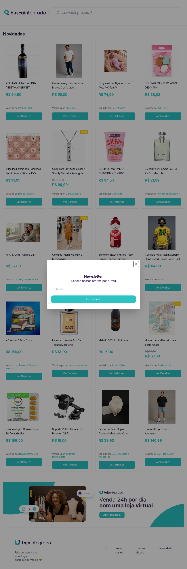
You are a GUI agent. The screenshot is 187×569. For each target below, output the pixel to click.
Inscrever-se (93, 299)
